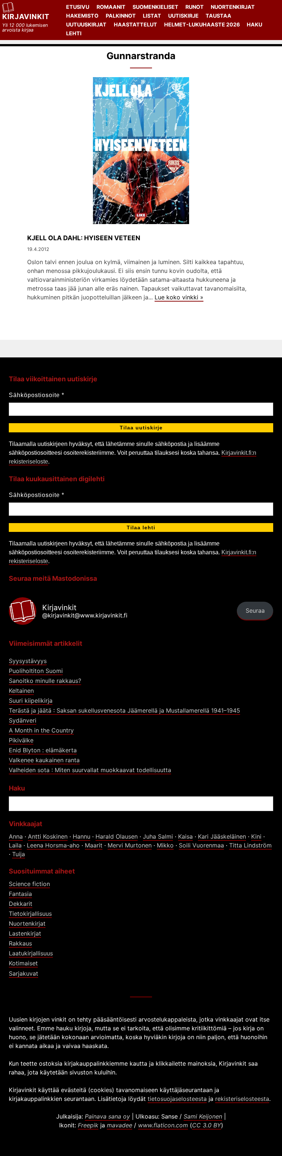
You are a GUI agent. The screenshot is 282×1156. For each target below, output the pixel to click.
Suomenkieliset (155, 7)
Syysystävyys (28, 661)
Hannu (81, 836)
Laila (15, 845)
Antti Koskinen (48, 836)
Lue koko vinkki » (179, 297)
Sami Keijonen (203, 1116)
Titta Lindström (250, 845)
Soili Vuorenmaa (201, 845)
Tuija (18, 854)
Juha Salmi (158, 836)
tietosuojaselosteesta (177, 1098)
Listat (152, 15)
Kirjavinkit (26, 16)
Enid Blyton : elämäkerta (43, 750)
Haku (254, 24)
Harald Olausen (116, 836)
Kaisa (185, 836)
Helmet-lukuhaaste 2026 (202, 24)
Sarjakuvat (23, 973)
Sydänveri (22, 720)
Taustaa (218, 15)
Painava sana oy (107, 1116)
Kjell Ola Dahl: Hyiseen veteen (83, 238)
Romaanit (111, 7)
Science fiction (29, 883)
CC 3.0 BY (206, 1125)
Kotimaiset (23, 963)
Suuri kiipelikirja (31, 700)
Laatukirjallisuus (31, 953)
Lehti (74, 33)
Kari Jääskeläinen (222, 836)
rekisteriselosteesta (242, 1098)
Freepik (88, 1125)
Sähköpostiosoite (36, 395)
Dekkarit (20, 903)
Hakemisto (82, 15)
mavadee (119, 1125)
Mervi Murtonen (130, 845)
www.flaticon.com (163, 1125)
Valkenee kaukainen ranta (44, 760)
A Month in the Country (41, 730)
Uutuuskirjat (86, 24)
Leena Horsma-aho (53, 845)
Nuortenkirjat (233, 7)
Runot (194, 7)
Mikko (165, 845)
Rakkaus (20, 943)
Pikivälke (21, 740)
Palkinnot (121, 15)
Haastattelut (135, 24)
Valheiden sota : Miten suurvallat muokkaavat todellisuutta (90, 770)
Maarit (93, 845)
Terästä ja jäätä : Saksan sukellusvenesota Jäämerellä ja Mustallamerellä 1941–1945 (124, 710)
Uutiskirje (183, 15)
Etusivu (77, 7)
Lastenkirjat (25, 933)
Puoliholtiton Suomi (36, 670)
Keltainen (21, 690)
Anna (16, 836)
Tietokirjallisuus (30, 913)
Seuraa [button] (255, 610)
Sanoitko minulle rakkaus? (45, 680)
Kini (256, 836)
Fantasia (20, 893)
